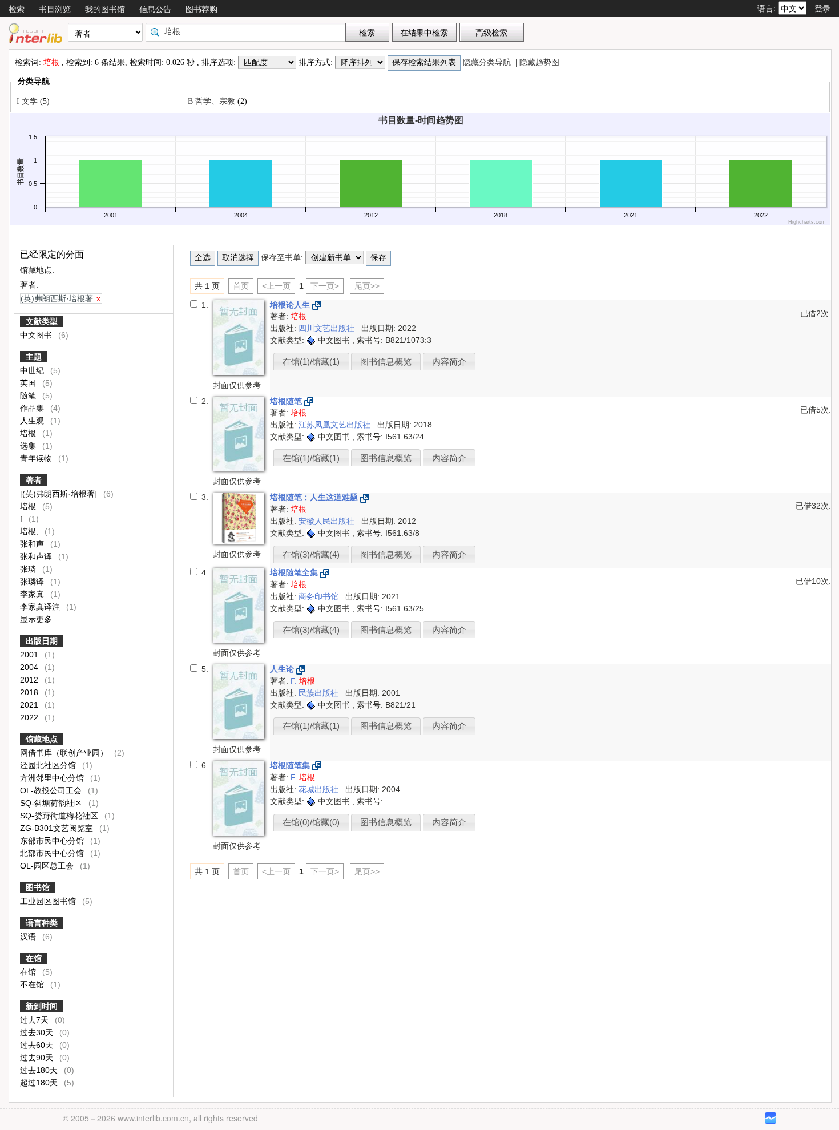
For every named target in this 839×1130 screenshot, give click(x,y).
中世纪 (33, 370)
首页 (241, 285)
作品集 (33, 408)
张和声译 (37, 556)
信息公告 (155, 8)
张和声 (33, 543)
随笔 (29, 395)
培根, (30, 531)
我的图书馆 (105, 8)
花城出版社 (320, 789)
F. (303, 680)
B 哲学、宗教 (212, 101)
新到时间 (42, 1006)
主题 (34, 356)
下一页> (324, 285)
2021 (30, 704)
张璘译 (33, 581)
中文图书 (37, 335)
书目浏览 (55, 8)
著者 (34, 480)
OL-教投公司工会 (52, 790)
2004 (30, 667)
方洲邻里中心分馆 (53, 777)
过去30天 (37, 1032)
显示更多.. (38, 619)
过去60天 (37, 1045)
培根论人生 (291, 304)
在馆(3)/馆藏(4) (311, 554)
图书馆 (38, 887)
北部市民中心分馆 (53, 853)
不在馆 (40, 984)
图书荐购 (201, 8)
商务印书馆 (320, 596)
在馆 (34, 958)
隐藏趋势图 (540, 62)
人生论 (283, 668)
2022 (30, 717)
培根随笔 (287, 401)
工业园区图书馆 (49, 901)
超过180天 (40, 1082)
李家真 (33, 594)
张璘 (29, 569)
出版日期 (42, 640)
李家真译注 (41, 606)
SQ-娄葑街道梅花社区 (60, 815)
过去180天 (40, 1070)
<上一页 (276, 285)
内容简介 (449, 361)
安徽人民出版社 (328, 521)
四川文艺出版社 (328, 328)
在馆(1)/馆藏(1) (311, 361)
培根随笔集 (291, 765)
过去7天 (35, 1019)
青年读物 (37, 458)
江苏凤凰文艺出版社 (336, 424)
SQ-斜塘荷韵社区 (52, 803)
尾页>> (367, 285)
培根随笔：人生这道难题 (315, 497)
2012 (30, 679)
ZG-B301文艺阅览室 (57, 828)
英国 (29, 383)
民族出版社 (320, 692)
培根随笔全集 (295, 572)
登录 (822, 8)
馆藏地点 (42, 739)
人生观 (33, 420)
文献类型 (42, 321)
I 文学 (28, 101)
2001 (30, 654)
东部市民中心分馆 (53, 840)
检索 (17, 8)
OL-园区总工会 (48, 865)
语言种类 (42, 922)
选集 (29, 445)
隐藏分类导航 (488, 62)
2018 (30, 692)
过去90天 (37, 1057)
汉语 (29, 936)
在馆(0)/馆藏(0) (311, 822)
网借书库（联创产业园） (65, 752)
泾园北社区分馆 (49, 765)
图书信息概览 (386, 361)
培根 (29, 433)
